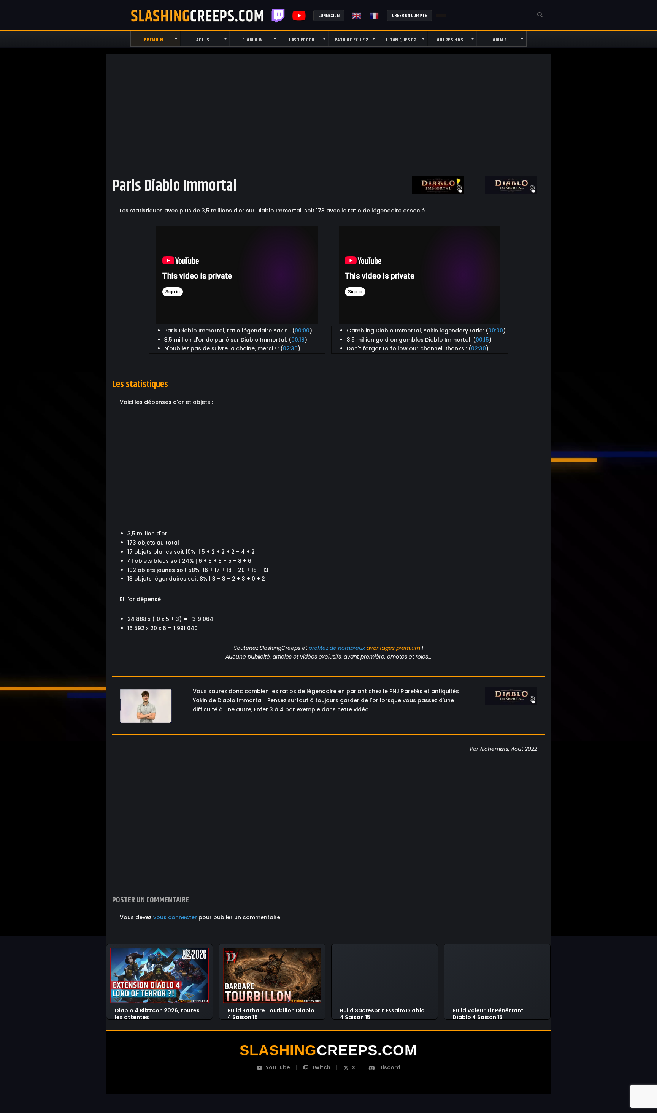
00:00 (302, 330)
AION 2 (499, 40)
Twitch (278, 15)
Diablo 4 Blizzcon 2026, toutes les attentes (157, 1011)
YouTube (278, 1067)
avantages (381, 648)
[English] (357, 15)
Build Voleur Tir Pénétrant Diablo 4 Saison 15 (488, 1011)
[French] (374, 15)
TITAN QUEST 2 (401, 40)
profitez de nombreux (337, 648)
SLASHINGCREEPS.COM (197, 15)
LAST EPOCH (301, 40)
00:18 (298, 340)
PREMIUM (154, 40)
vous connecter (175, 917)
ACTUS (203, 40)
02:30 (290, 348)
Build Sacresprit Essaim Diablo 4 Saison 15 (382, 1011)
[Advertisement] (328, 113)
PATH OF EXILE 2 (351, 40)
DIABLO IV (252, 40)
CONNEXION (329, 15)
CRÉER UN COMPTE (409, 15)
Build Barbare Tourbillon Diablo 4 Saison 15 (270, 1011)
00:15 (482, 340)
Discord (389, 1067)
